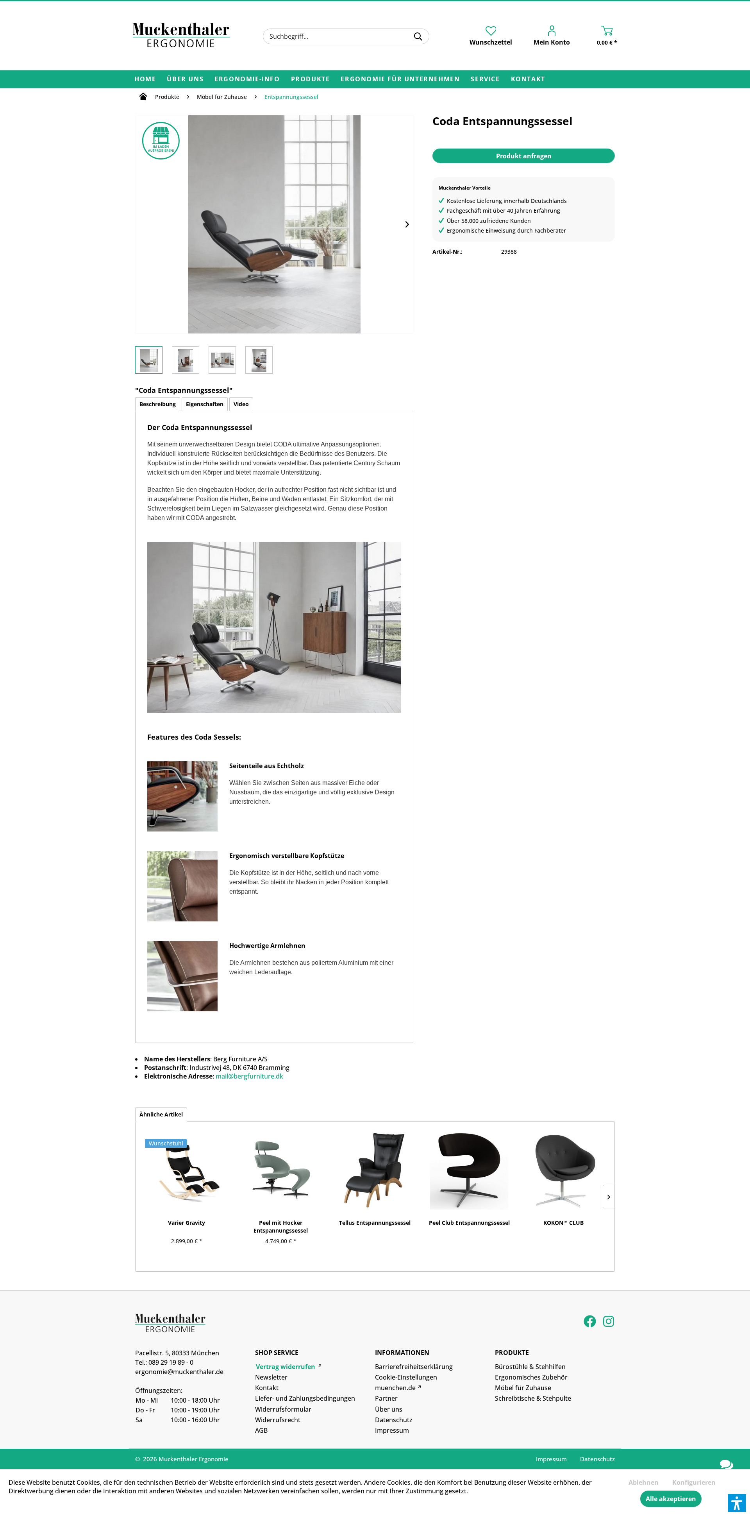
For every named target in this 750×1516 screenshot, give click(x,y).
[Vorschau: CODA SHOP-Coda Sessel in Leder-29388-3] (222, 360)
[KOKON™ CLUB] (563, 1170)
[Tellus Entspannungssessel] (375, 1170)
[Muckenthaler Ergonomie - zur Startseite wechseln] (181, 35)
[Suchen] (418, 36)
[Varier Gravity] (186, 1170)
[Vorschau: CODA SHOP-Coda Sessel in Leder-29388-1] (148, 360)
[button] (737, 1503)
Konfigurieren (694, 1482)
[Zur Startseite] (143, 97)
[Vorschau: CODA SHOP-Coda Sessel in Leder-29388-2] (185, 360)
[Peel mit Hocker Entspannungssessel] (280, 1170)
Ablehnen (644, 1482)
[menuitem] (346, 36)
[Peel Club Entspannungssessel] (469, 1170)
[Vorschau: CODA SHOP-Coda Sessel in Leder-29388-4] (259, 360)
